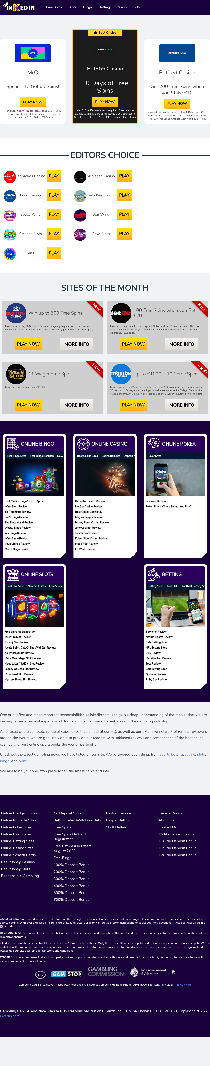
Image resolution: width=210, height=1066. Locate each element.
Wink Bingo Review (16, 538)
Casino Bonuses (111, 456)
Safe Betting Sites (156, 642)
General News (170, 813)
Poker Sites (154, 456)
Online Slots (37, 574)
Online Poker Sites (16, 827)
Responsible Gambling (20, 875)
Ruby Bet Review (156, 679)
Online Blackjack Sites (19, 813)
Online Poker (179, 444)
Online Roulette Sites (18, 820)
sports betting (171, 754)
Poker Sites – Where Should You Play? (168, 506)
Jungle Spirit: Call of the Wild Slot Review (30, 647)
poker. (24, 761)
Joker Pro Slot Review (18, 636)
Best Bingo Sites (16, 456)
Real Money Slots (15, 868)
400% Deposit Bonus (71, 885)
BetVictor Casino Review (90, 501)
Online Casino (109, 444)
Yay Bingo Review (15, 533)
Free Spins (55, 586)
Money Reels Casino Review (92, 522)
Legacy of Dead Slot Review (22, 668)
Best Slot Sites (15, 586)
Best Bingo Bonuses (42, 456)
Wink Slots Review (16, 506)
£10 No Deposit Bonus (177, 841)
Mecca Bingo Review (17, 549)
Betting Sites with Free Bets (77, 820)
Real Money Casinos (18, 862)
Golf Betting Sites (156, 668)
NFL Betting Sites (156, 647)
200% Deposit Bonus (71, 871)
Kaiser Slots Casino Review (91, 538)
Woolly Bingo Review (18, 528)
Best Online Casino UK (88, 512)
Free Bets (172, 586)
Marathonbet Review (158, 658)
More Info (76, 344)
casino (190, 754)
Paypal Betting (118, 820)
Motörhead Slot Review (19, 674)
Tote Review (153, 663)
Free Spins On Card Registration (70, 836)
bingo (4, 761)
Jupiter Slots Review (87, 533)
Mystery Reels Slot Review (21, 679)
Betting (172, 574)
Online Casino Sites (17, 848)
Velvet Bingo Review (17, 543)
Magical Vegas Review (88, 517)
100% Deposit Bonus (71, 864)
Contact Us (168, 827)
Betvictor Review (156, 631)
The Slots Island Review (19, 522)
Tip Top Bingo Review (18, 512)
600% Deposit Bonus (71, 899)
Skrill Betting (116, 827)
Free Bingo (63, 857)
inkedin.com (184, 985)
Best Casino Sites (87, 456)
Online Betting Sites (17, 841)
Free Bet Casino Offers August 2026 (72, 848)
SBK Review (153, 652)
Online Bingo (37, 444)
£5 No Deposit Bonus (176, 834)
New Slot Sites (37, 586)
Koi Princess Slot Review (19, 652)
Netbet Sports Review (159, 636)
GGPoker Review (156, 501)
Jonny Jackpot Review (88, 528)
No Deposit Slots (68, 813)
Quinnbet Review (156, 674)
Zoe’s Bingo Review (16, 517)
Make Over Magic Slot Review (23, 658)
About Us (166, 820)
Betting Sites (155, 586)
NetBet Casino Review (88, 506)
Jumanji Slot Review (17, 642)
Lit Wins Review (85, 549)
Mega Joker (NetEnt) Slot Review (25, 663)
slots (201, 754)
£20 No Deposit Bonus (177, 855)
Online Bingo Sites (16, 834)
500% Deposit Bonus (71, 892)
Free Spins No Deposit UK (20, 631)
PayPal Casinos (119, 813)
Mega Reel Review (86, 543)
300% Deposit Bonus (71, 878)
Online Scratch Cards (18, 855)
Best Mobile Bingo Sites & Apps (24, 501)
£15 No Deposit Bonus (177, 848)
